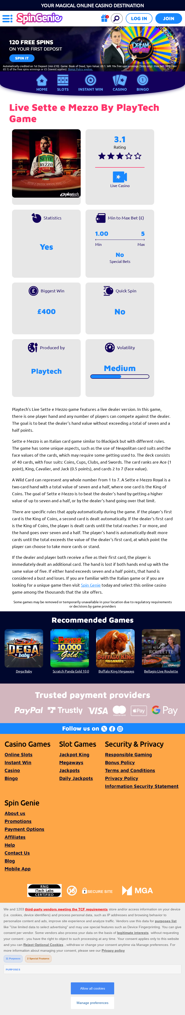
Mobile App (18, 868)
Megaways (71, 762)
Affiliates (15, 837)
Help (10, 845)
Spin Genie (91, 584)
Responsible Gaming (128, 754)
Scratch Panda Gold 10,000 (71, 671)
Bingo (143, 89)
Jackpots (69, 770)
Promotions (18, 821)
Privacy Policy (121, 778)
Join (168, 18)
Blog (10, 860)
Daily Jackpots (76, 778)
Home (41, 89)
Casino (120, 89)
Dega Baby (24, 671)
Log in (139, 18)
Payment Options (24, 829)
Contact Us (17, 853)
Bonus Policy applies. (80, 69)
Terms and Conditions (130, 770)
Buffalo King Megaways (116, 671)
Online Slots (19, 754)
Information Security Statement (141, 786)
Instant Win (90, 89)
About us (15, 813)
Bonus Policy (120, 762)
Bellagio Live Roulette (161, 671)
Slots (63, 89)
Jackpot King (74, 754)
